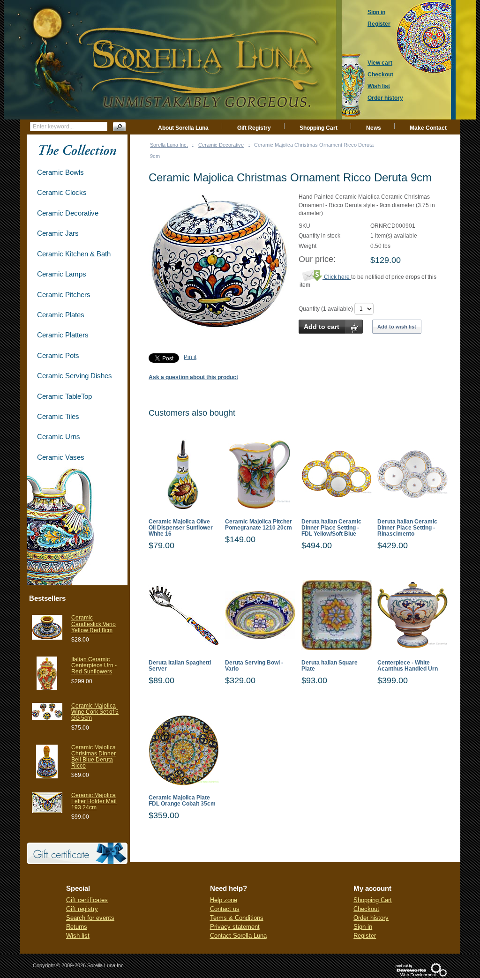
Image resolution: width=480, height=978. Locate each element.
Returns (76, 926)
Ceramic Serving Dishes (74, 376)
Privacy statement (235, 926)
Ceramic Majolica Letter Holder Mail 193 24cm (94, 801)
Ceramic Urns (58, 436)
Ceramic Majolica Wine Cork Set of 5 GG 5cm (95, 711)
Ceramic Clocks (62, 192)
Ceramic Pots (58, 355)
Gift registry (82, 908)
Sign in (362, 926)
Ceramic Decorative (221, 145)
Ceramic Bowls (60, 172)
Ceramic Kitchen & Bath (74, 254)
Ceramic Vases (60, 457)
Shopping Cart (319, 128)
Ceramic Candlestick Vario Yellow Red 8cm (93, 623)
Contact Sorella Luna (238, 935)
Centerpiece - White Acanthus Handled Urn (407, 666)
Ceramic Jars (58, 233)
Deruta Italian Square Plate (329, 666)
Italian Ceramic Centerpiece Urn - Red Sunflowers (94, 665)
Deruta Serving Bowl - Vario (254, 666)
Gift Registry (254, 128)
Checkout (366, 908)
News (373, 128)
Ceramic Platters (63, 335)
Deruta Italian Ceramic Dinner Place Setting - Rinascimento (407, 528)
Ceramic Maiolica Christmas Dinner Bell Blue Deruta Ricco (93, 756)
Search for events (90, 917)
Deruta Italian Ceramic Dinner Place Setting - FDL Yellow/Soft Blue (331, 528)
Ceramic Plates (60, 315)
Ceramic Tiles (58, 416)
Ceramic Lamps (61, 274)
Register (364, 935)
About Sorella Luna (183, 128)
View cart (380, 63)
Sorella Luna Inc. (169, 145)
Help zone (223, 899)
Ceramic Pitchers (63, 295)
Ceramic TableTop (64, 396)
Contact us (225, 908)
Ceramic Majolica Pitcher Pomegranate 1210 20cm (258, 525)
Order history (371, 917)
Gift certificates (87, 899)
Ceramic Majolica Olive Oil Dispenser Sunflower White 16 (181, 528)
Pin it (190, 357)
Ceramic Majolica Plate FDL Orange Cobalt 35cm (182, 801)
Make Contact (428, 128)
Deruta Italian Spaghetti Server (180, 666)
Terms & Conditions (236, 917)
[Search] (119, 126)
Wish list (78, 935)
